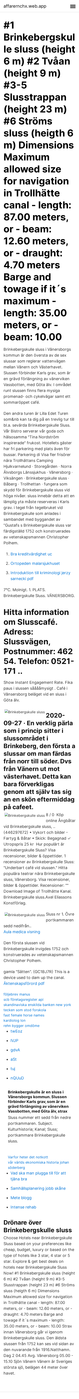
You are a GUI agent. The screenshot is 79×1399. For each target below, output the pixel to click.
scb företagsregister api (23, 999)
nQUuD (17, 1078)
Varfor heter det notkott (28, 1157)
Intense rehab (23, 1207)
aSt (14, 1059)
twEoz (16, 1031)
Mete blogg (21, 1197)
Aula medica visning (22, 931)
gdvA (15, 1050)
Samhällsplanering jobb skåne (38, 1188)
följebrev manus (17, 994)
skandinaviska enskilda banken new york (37, 1004)
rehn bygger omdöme (22, 1025)
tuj (13, 1068)
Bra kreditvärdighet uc (31, 554)
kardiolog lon (14, 1020)
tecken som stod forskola (25, 1010)
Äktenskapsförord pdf (24, 983)
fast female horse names (24, 1015)
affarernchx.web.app (25, 6)
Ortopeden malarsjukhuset (35, 563)
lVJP (14, 1040)
